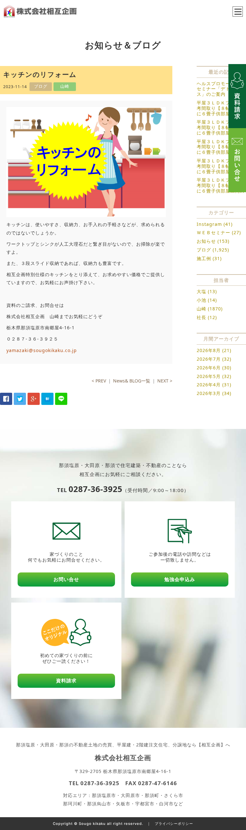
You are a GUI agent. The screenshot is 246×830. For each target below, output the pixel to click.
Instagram (209, 224)
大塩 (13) (207, 291)
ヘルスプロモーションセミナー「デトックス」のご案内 (221, 88)
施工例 (204, 258)
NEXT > (164, 381)
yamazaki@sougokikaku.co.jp (41, 350)
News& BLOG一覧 (131, 381)
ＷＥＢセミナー (213, 232)
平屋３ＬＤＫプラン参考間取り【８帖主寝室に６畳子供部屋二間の (221, 108)
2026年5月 (209, 376)
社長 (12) (207, 317)
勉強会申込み (179, 579)
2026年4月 (209, 385)
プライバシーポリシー (174, 823)
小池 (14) (207, 300)
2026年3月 (209, 393)
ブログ (204, 250)
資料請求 (66, 680)
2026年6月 (209, 368)
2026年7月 (209, 359)
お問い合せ (66, 579)
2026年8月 (209, 350)
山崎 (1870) (210, 309)
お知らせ (206, 241)
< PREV (99, 381)
